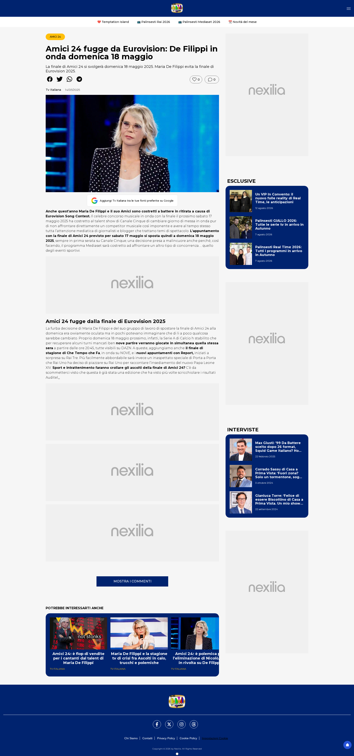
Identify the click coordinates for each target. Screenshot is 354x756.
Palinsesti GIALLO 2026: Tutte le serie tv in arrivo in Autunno (279, 224)
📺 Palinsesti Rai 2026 (153, 22)
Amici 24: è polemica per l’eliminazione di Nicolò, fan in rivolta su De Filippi (200, 658)
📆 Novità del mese (242, 22)
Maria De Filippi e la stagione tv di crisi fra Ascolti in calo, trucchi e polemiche (139, 658)
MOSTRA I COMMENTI (132, 581)
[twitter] (60, 82)
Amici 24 (55, 36)
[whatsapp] (69, 82)
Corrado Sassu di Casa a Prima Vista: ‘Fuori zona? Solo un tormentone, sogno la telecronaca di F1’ (279, 473)
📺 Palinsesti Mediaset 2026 (199, 22)
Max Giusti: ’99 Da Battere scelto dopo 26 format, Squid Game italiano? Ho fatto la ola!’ (278, 447)
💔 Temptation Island (113, 22)
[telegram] (79, 82)
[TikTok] (191, 721)
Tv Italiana (53, 90)
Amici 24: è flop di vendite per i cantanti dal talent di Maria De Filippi (78, 658)
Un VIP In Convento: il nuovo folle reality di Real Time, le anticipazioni (278, 198)
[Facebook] (154, 721)
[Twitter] (166, 721)
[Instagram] (179, 721)
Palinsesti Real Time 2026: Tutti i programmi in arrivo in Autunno (278, 251)
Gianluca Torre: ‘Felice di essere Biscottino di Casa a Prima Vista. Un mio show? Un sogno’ (279, 500)
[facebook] (50, 82)
